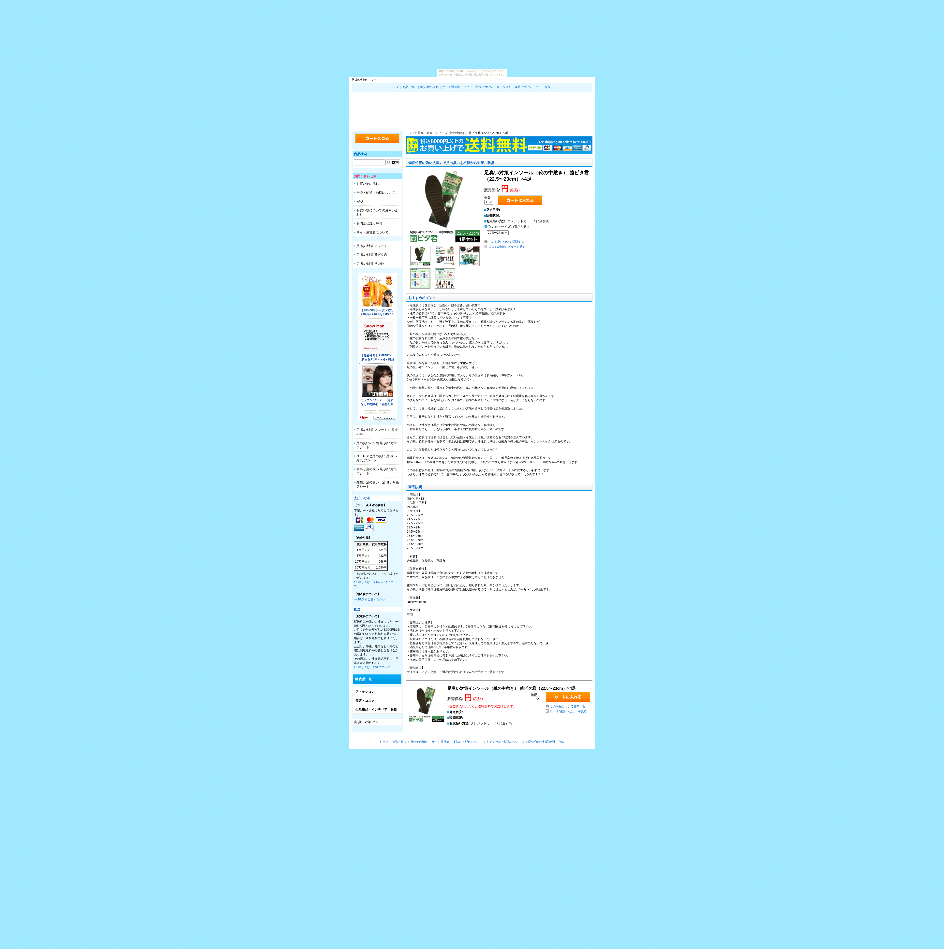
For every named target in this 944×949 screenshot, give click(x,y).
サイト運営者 (451, 87)
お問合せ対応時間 (369, 223)
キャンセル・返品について (514, 87)
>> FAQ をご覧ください (369, 599)
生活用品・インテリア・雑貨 (376, 709)
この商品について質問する (506, 242)
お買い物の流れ (428, 87)
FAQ (359, 201)
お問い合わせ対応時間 (540, 742)
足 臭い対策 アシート (472, 110)
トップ (394, 87)
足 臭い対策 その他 (370, 263)
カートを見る (545, 87)
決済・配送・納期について (375, 192)
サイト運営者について (372, 232)
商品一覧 (408, 87)
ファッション (365, 691)
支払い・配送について (478, 87)
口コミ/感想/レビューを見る (506, 246)
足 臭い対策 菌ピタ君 (371, 255)
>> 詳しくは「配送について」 (374, 667)
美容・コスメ (365, 700)
